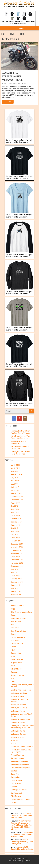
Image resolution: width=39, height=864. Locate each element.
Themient (27, 861)
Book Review (16, 621)
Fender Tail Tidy (17, 644)
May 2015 (14, 535)
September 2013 (17, 566)
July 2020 (14, 471)
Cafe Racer (15, 628)
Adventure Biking (17, 606)
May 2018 (14, 478)
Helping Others (16, 663)
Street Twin (15, 774)
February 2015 (16, 541)
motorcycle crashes (18, 705)
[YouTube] (19, 418)
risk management (17, 758)
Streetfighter (15, 777)
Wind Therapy (16, 796)
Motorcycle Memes (18, 722)
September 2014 (17, 553)
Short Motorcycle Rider (19, 761)
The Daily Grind (16, 783)
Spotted (14, 771)
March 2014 (15, 557)
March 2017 (15, 490)
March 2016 (15, 516)
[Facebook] (14, 418)
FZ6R (13, 650)
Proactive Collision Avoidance (22, 747)
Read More (7, 102)
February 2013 (16, 579)
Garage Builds (16, 653)
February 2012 (16, 591)
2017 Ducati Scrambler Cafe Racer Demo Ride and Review (21, 816)
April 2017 (15, 487)
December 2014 (17, 544)
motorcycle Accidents (19, 693)
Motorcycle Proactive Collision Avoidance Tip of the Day (22, 727)
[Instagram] (25, 418)
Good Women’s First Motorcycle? (18, 442)
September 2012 (17, 582)
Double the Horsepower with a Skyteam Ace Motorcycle (22, 834)
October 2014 (16, 550)
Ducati (13, 634)
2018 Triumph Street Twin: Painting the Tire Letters (20, 437)
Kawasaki (14, 672)
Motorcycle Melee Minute (20, 719)
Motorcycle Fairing (18, 711)
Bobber (13, 615)
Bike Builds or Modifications (21, 612)
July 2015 (14, 528)
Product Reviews (17, 755)
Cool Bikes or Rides (8, 43)
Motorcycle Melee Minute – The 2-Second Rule (21, 453)
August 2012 (15, 585)
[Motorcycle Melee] (19, 9)
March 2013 (15, 576)
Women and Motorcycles (20, 799)
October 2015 (16, 519)
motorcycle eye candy (19, 708)
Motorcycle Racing (18, 731)
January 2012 (16, 595)
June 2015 (15, 531)
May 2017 (14, 484)
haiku (13, 656)
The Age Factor (16, 780)
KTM (12, 678)
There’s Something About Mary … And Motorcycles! (22, 842)
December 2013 (17, 560)
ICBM (13, 666)
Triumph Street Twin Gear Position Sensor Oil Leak (20, 432)
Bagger (13, 609)
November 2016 (17, 500)
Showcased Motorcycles (20, 768)
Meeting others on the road (21, 690)
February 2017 (16, 493)
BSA (12, 625)
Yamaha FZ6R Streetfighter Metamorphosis (12, 76)
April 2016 (15, 512)
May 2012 (14, 588)
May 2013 (14, 569)
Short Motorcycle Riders (20, 765)
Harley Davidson (17, 659)
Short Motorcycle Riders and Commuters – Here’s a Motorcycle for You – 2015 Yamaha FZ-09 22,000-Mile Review (22, 825)
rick (5, 84)
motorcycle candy (17, 696)
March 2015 (15, 538)
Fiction (13, 647)
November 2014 (17, 547)
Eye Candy (15, 640)
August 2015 (15, 525)
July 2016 (14, 506)
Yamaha (13, 802)
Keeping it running (17, 675)
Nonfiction (14, 740)
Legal (13, 681)
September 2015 (17, 522)
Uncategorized (16, 793)
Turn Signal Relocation (19, 790)
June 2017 (15, 481)
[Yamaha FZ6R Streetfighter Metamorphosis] (19, 56)
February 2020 (16, 474)
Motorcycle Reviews (18, 734)
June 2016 (15, 509)
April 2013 (15, 572)
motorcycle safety (17, 737)
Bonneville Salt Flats (18, 618)
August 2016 (15, 503)
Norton (13, 744)
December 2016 (17, 497)
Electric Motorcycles (18, 637)
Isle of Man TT (16, 669)
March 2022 (15, 465)
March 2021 (15, 468)
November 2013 (17, 563)
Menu (21, 28)
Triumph (14, 787)
